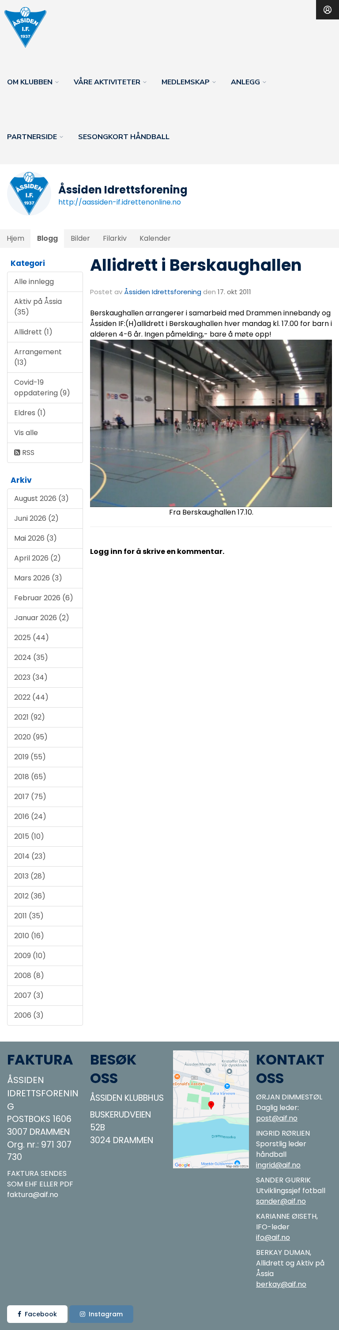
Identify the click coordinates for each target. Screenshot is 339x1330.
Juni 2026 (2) (36, 518)
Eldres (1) (30, 413)
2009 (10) (30, 956)
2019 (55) (30, 757)
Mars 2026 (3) (38, 578)
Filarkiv (115, 238)
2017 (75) (30, 797)
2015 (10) (29, 836)
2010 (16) (29, 936)
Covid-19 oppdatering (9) (42, 387)
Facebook (41, 1314)
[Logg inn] (327, 10)
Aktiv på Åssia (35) (38, 306)
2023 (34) (31, 677)
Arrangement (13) (38, 357)
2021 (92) (29, 717)
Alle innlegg (34, 282)
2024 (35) (31, 657)
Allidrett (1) (33, 332)
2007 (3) (29, 995)
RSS (27, 452)
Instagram (106, 1314)
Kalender (155, 238)
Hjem (15, 238)
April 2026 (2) (37, 558)
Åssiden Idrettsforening (162, 291)
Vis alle (26, 433)
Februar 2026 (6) (43, 598)
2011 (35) (29, 916)
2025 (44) (31, 638)
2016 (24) (30, 816)
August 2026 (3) (41, 498)
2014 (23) (30, 856)
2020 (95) (31, 737)
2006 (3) (29, 1015)
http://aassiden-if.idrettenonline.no (119, 202)
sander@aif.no (281, 1201)
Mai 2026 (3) (35, 538)
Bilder (80, 238)
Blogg (47, 238)
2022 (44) (31, 697)
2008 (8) (29, 975)
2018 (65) (30, 777)
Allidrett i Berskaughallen (196, 265)
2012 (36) (29, 896)
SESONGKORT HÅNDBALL (124, 137)
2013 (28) (29, 876)
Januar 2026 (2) (41, 618)
